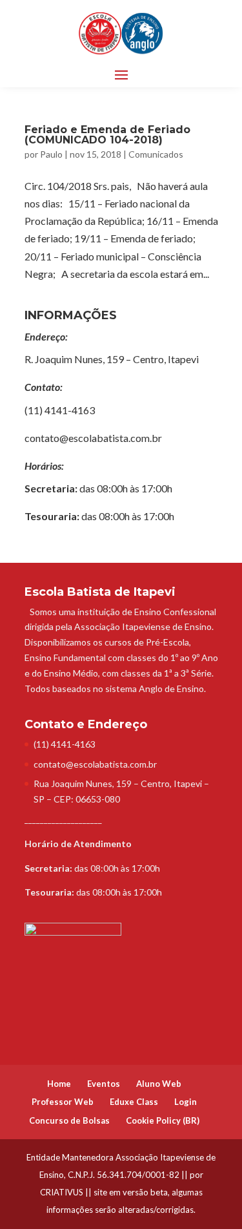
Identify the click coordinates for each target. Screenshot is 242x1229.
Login (185, 1102)
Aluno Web (158, 1083)
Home (59, 1083)
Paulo (51, 154)
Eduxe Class (134, 1102)
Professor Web (63, 1102)
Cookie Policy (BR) (162, 1120)
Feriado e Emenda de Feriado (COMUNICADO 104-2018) (107, 134)
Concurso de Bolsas (69, 1120)
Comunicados (155, 154)
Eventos (103, 1083)
